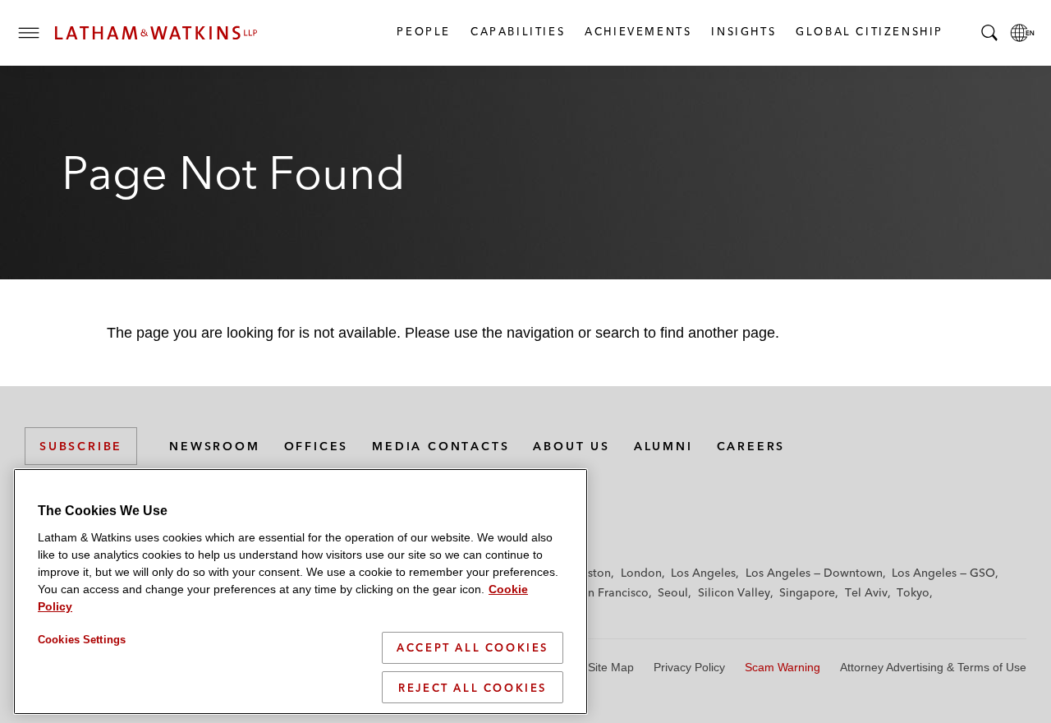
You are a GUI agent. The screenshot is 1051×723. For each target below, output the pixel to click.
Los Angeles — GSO (943, 572)
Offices (316, 446)
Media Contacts (440, 446)
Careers (751, 446)
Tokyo (913, 592)
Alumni (663, 446)
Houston (588, 572)
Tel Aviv (866, 592)
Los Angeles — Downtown (814, 572)
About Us (571, 446)
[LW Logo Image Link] (156, 33)
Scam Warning (782, 667)
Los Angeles (703, 572)
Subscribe (80, 446)
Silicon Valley (734, 592)
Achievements (637, 31)
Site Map (611, 667)
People (423, 31)
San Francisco (612, 592)
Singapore (807, 592)
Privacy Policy (689, 667)
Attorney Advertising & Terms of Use (933, 667)
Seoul (673, 592)
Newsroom (214, 446)
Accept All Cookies (472, 647)
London (641, 572)
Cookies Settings (82, 639)
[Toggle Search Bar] (989, 32)
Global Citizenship (869, 31)
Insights (742, 31)
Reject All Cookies (472, 686)
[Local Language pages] (1022, 32)
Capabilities (516, 31)
